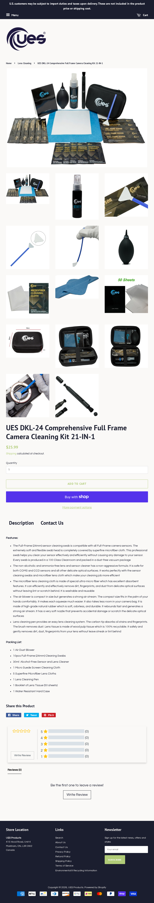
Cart (145, 15)
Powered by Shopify (95, 887)
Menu (14, 15)
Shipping (11, 453)
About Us (60, 842)
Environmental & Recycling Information (76, 870)
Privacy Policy (62, 852)
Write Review (77, 795)
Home (9, 63)
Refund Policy (62, 856)
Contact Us (52, 523)
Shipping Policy (63, 861)
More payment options (77, 507)
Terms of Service (64, 865)
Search (59, 838)
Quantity (11, 463)
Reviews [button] (14, 769)
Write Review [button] (22, 755)
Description (21, 523)
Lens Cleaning (24, 63)
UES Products (75, 887)
